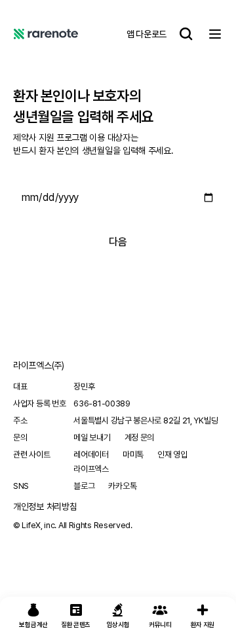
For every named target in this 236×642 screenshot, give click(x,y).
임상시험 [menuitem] (118, 624)
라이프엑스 (91, 469)
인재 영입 (172, 454)
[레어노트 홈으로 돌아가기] (46, 34)
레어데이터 (91, 454)
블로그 (83, 486)
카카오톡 (122, 486)
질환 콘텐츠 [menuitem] (75, 624)
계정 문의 (140, 437)
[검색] (186, 34)
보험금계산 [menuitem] (33, 624)
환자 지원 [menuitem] (203, 624)
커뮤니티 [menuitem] (160, 624)
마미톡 (133, 454)
